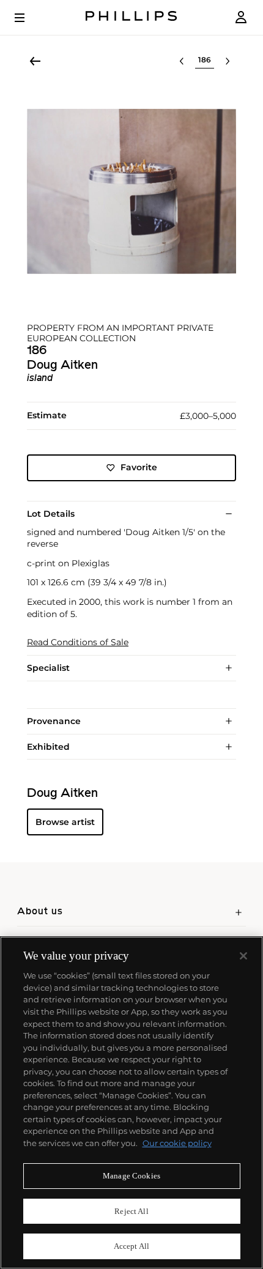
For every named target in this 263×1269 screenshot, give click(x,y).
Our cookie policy (177, 1143)
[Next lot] (227, 61)
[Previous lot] (181, 61)
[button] (131, 191)
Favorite (138, 467)
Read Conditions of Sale (77, 642)
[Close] (243, 955)
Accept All (131, 1246)
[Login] (241, 17)
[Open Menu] (28, 17)
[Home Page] (131, 17)
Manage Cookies (131, 1175)
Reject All (131, 1211)
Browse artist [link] (65, 821)
